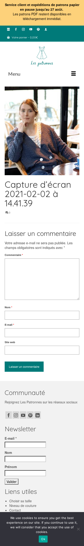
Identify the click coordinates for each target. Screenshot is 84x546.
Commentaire (14, 255)
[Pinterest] (30, 415)
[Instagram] (16, 415)
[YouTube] (23, 415)
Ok (43, 539)
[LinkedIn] (37, 415)
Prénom (11, 466)
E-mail (9, 324)
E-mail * (11, 438)
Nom (8, 307)
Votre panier (24, 37)
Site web (10, 342)
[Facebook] (8, 415)
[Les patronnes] (42, 56)
